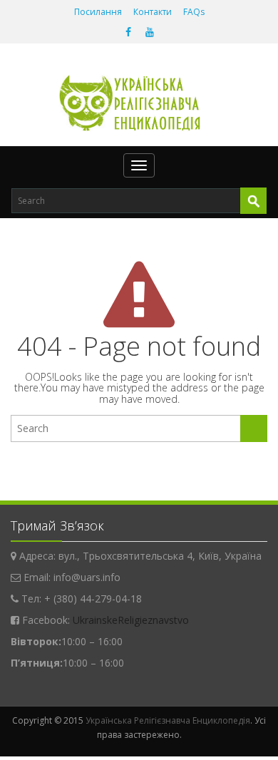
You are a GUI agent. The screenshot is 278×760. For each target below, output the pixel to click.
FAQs (194, 12)
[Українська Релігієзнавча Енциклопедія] (139, 103)
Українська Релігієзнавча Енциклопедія (168, 720)
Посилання (98, 12)
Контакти (152, 12)
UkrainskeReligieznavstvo (131, 620)
